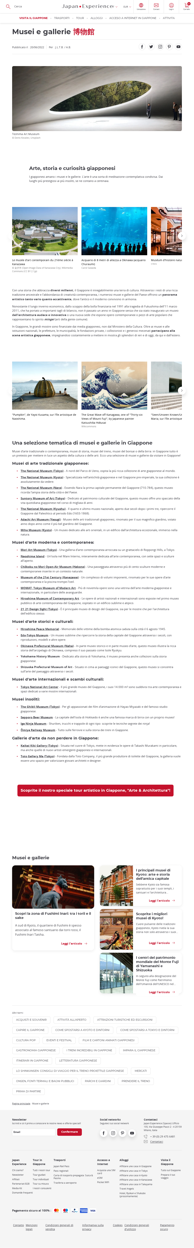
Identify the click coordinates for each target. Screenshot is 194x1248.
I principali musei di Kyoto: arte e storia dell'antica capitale (153, 875)
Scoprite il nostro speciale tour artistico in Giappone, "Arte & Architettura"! (95, 790)
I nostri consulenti (42, 1188)
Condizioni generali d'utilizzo (136, 1227)
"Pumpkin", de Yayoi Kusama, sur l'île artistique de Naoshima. (44, 416)
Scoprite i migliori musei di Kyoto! (151, 916)
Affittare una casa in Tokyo (134, 1170)
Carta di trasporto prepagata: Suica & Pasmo (73, 1177)
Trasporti (62, 18)
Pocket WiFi (103, 1182)
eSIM (99, 1177)
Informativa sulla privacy (93, 1227)
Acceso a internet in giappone (132, 18)
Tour (80, 18)
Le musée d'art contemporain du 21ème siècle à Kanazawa (42, 265)
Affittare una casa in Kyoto (133, 1175)
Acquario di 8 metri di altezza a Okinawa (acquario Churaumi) (113, 263)
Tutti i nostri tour (41, 1170)
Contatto (18, 1225)
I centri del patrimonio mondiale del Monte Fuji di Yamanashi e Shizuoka (157, 964)
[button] (12, 236)
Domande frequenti (22, 1192)
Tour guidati (39, 1174)
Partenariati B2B (21, 1183)
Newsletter (18, 1174)
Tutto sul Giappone (171, 1170)
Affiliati (16, 1179)
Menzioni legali (32, 1227)
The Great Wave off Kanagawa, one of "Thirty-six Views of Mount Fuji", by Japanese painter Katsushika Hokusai (111, 420)
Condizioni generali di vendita (59, 1227)
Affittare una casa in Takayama (136, 1184)
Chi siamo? (17, 1170)
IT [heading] (113, 6)
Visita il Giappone (33, 18)
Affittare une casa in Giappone (136, 1166)
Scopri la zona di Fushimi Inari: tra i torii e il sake (53, 916)
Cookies (118, 1225)
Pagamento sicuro (167, 1227)
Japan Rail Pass (61, 1166)
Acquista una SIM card (106, 1172)
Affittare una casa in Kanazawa (136, 1179)
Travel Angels (127, 1188)
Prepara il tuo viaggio (168, 1176)
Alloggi (97, 18)
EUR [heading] (126, 6)
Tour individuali (41, 1179)
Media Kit (17, 1188)
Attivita (169, 18)
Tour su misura (41, 1183)
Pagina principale (21, 1103)
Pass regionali (61, 1170)
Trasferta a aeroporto (65, 1182)
